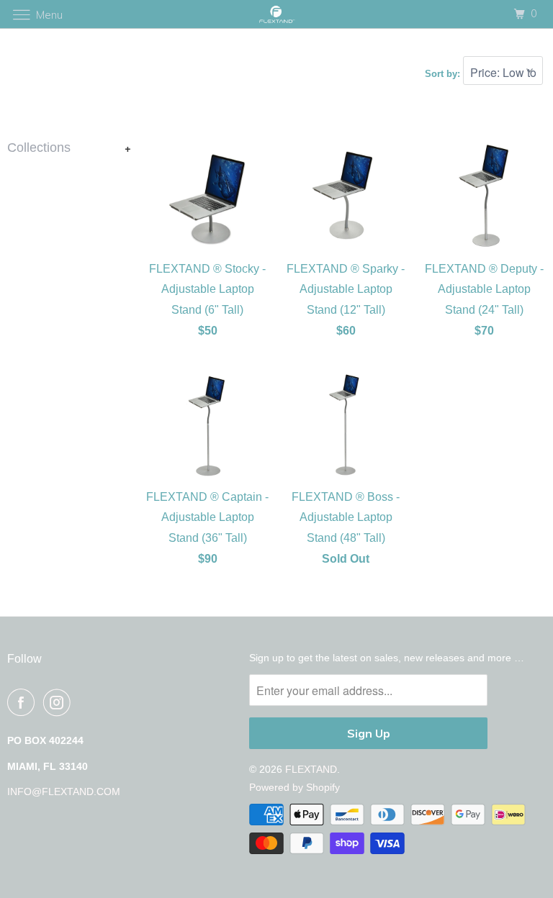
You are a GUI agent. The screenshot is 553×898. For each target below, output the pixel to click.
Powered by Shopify (294, 787)
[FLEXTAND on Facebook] (23, 702)
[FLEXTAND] (276, 14)
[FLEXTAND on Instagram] (59, 702)
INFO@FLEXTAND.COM (63, 791)
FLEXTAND (311, 769)
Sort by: (444, 73)
